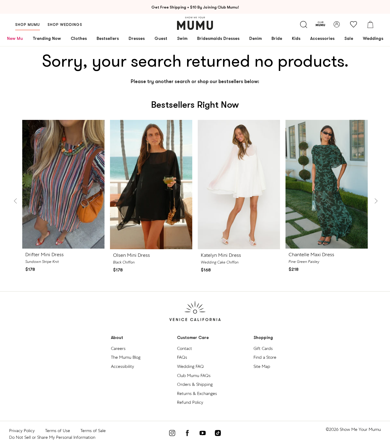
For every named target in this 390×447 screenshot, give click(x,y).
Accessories (322, 38)
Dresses (137, 38)
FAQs (182, 357)
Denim (255, 38)
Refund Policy (190, 402)
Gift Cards (263, 348)
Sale (348, 38)
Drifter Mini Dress (44, 254)
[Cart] (370, 24)
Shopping (263, 337)
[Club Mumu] (320, 24)
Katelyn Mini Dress (221, 255)
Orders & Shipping (195, 384)
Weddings (373, 38)
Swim (182, 38)
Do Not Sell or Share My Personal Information (52, 437)
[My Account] (336, 24)
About (117, 337)
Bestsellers (108, 38)
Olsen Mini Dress (131, 255)
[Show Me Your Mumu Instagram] (172, 434)
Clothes (79, 38)
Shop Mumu (27, 25)
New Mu (15, 38)
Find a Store (265, 357)
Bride (276, 38)
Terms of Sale (93, 430)
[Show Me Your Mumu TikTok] (217, 434)
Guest (160, 38)
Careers (118, 348)
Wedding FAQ (190, 366)
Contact (184, 348)
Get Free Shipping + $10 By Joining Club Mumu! (195, 7)
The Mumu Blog (125, 357)
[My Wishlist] (353, 24)
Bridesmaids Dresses (218, 38)
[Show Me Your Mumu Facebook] (187, 434)
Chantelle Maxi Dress (311, 254)
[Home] (195, 23)
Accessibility (122, 366)
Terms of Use (57, 430)
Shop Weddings (65, 25)
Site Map (262, 366)
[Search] (303, 24)
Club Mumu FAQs (194, 375)
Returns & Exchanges (197, 393)
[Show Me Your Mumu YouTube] (202, 434)
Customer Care (193, 337)
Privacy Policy (22, 430)
